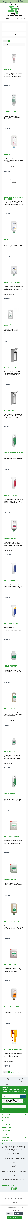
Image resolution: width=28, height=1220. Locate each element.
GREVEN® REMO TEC (11, 623)
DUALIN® (7, 240)
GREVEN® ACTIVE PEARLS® (13, 453)
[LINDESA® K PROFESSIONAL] (14, 994)
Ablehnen (9, 1213)
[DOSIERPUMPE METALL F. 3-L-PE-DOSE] (14, 185)
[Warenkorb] (25, 18)
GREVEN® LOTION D (11, 538)
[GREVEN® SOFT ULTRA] (14, 909)
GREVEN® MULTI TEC (11, 581)
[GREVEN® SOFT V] (14, 952)
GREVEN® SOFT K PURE (12, 836)
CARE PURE (8, 69)
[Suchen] (18, 18)
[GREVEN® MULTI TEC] (14, 568)
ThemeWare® (15, 1202)
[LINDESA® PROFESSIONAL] (14, 1037)
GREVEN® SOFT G (10, 708)
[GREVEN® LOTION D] (14, 525)
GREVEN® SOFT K (10, 794)
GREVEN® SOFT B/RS (11, 666)
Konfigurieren (18, 1213)
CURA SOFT (8, 154)
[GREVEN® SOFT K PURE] (14, 824)
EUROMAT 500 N (9, 410)
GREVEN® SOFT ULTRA (12, 922)
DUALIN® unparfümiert (12, 282)
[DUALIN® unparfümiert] (14, 270)
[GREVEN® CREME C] (14, 483)
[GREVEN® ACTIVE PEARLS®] (14, 440)
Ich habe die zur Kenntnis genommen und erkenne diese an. (14, 1110)
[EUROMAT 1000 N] (14, 355)
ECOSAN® (7, 325)
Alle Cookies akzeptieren (14, 1217)
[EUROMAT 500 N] (14, 398)
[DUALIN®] (14, 227)
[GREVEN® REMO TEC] (14, 611)
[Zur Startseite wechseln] (14, 10)
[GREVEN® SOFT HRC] (14, 738)
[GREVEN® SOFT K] (14, 781)
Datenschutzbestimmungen (15, 1109)
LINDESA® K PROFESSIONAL (13, 1007)
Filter (14, 34)
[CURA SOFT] (14, 142)
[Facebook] (12, 1189)
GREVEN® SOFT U (10, 879)
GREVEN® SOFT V (10, 964)
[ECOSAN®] (14, 312)
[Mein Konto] (21, 18)
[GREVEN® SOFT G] (14, 696)
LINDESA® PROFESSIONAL (13, 1049)
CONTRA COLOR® (10, 112)
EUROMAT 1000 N (10, 368)
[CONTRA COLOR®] (14, 99)
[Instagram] (16, 1189)
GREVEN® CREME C (10, 495)
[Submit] (23, 1096)
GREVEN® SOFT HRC (11, 751)
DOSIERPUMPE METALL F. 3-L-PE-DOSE (13, 198)
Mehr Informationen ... (14, 1210)
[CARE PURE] (14, 57)
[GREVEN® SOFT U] (14, 866)
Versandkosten (7, 1198)
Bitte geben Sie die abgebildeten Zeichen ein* (14, 1104)
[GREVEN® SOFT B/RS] (14, 653)
